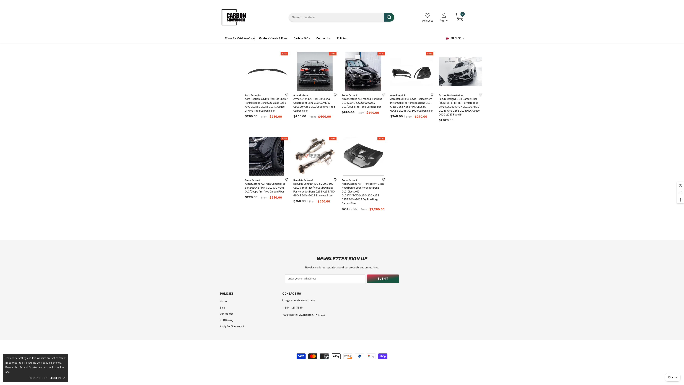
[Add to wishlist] (286, 95)
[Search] (341, 17)
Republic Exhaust (303, 180)
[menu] (221, 38)
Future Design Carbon (451, 95)
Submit (383, 278)
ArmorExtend (301, 95)
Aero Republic (253, 95)
